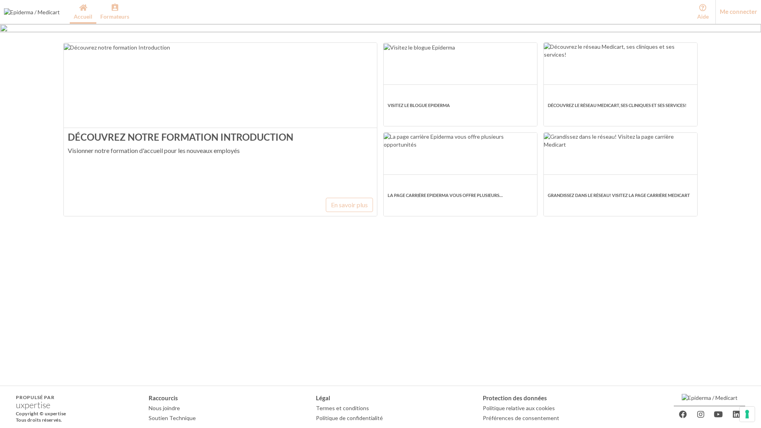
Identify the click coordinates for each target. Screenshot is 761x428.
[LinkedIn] (736, 414)
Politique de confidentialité (349, 418)
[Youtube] (718, 414)
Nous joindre (164, 408)
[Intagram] (700, 414)
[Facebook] (683, 414)
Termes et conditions (342, 408)
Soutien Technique (172, 418)
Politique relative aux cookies (519, 408)
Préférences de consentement (521, 418)
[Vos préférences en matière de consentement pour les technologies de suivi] (747, 414)
